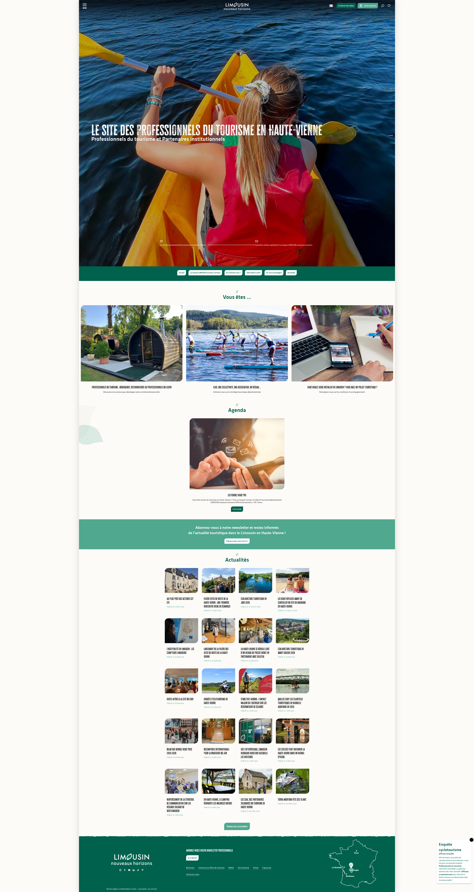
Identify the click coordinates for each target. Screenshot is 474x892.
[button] (382, 5)
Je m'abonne (192, 858)
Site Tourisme (243, 867)
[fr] (331, 5)
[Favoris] (389, 5)
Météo (231, 867)
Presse (255, 867)
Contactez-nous (192, 874)
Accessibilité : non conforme (147, 889)
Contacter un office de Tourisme (211, 867)
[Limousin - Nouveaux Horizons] (237, 6)
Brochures (190, 867)
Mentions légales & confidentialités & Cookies (121, 889)
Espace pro (266, 867)
